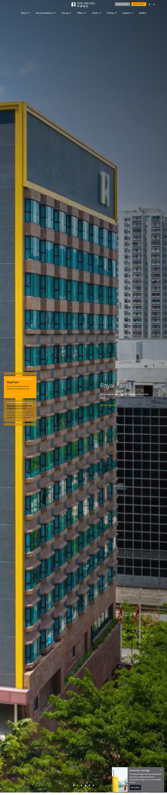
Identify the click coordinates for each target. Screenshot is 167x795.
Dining (65, 13)
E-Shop (110, 13)
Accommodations (44, 13)
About (24, 13)
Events (95, 13)
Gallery (142, 13)
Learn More (108, 405)
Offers (80, 13)
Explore (126, 13)
